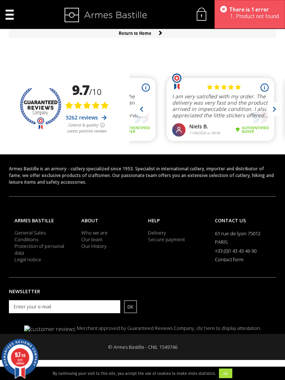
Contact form (229, 259)
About (89, 220)
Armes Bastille (34, 220)
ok (225, 373)
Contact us (230, 220)
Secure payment (166, 239)
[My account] (201, 13)
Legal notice (27, 259)
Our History (94, 246)
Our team (91, 239)
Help (154, 220)
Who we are (94, 232)
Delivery (157, 232)
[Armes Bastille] (87, 15)
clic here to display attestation (228, 328)
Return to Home (135, 33)
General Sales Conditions (30, 236)
